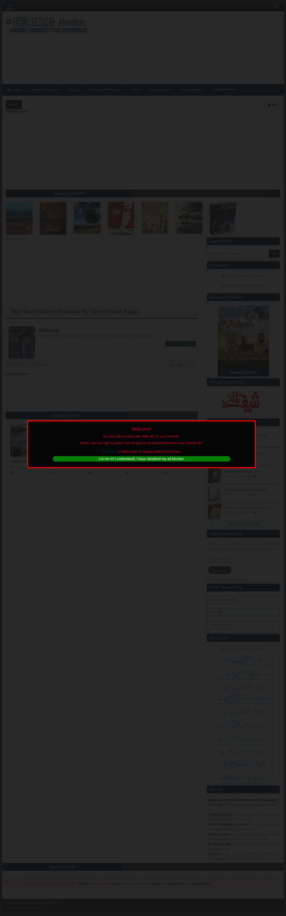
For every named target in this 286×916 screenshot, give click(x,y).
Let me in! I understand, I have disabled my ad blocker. (141, 459)
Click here (109, 451)
